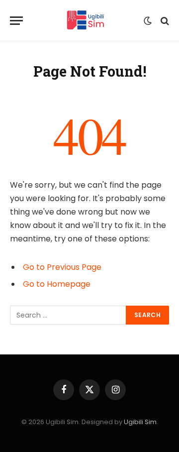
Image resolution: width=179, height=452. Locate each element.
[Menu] (16, 20)
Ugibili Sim (140, 422)
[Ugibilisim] (86, 20)
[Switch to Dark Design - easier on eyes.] (147, 20)
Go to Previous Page (62, 267)
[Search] (164, 20)
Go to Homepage (56, 284)
